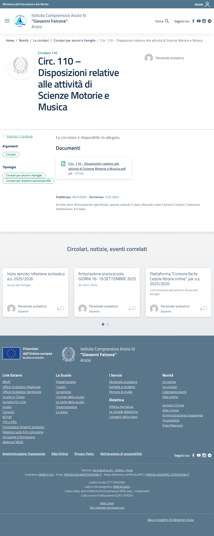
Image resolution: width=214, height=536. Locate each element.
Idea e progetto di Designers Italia (170, 519)
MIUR (6, 381)
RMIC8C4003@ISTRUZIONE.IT (83, 474)
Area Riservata (172, 425)
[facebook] (193, 21)
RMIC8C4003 (121, 486)
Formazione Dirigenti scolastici (23, 426)
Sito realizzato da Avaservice (107, 507)
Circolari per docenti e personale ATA (28, 180)
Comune (8, 411)
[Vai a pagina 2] (107, 324)
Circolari (11, 154)
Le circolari (169, 386)
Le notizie (169, 381)
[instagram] (204, 21)
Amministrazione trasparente (182, 415)
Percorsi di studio (120, 391)
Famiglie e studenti (122, 386)
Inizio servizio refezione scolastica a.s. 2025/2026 (36, 276)
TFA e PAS (10, 421)
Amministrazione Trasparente (24, 453)
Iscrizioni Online (173, 405)
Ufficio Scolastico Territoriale (22, 391)
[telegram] (209, 21)
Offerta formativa (121, 406)
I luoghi (61, 386)
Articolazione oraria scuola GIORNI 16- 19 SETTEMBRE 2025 (107, 276)
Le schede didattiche (123, 411)
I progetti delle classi (123, 416)
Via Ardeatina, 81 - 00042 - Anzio (112, 470)
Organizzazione (66, 406)
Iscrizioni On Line (14, 401)
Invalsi (7, 406)
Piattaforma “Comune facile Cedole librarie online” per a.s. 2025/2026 (175, 278)
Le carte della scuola (70, 401)
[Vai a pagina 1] (103, 324)
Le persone (63, 391)
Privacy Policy (84, 453)
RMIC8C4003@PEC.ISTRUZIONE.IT (167, 474)
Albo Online (170, 410)
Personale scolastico (123, 381)
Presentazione (66, 381)
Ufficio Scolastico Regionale (22, 386)
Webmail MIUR (13, 441)
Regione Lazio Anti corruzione (23, 431)
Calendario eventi (174, 391)
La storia (62, 411)
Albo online (170, 396)
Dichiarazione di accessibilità (121, 453)
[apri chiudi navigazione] (7, 21)
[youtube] (199, 21)
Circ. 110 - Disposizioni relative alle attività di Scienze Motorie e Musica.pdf (97, 166)
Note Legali (107, 503)
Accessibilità (170, 420)
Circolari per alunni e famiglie (24, 175)
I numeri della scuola (70, 396)
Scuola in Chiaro (14, 396)
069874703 (46, 474)
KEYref (7, 416)
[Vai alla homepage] (20, 21)
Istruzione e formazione (19, 436)
